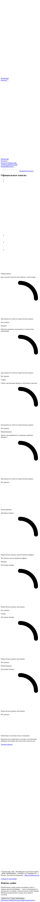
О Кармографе (10, 821)
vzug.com (4, 803)
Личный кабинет (7, 744)
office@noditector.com (31, 875)
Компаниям (9, 824)
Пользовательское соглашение (15, 845)
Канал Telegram (10, 860)
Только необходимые (17, 898)
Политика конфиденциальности (16, 847)
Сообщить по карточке (21, 783)
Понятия (8, 826)
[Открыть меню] (7, 80)
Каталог (3, 101)
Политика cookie (11, 849)
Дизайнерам (9, 823)
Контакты (8, 828)
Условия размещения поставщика (16, 851)
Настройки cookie (7, 854)
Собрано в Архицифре (9, 879)
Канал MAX (9, 862)
